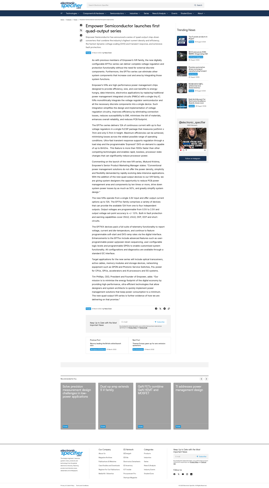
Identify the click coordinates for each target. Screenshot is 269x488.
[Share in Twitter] (81, 30)
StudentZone (149, 473)
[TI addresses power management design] (191, 406)
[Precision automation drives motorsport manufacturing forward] (182, 71)
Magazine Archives (105, 457)
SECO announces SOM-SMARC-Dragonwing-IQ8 (198, 53)
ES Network (128, 449)
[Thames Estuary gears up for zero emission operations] (149, 345)
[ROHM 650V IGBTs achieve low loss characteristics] (182, 88)
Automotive (193, 74)
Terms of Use (143, 327)
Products (68, 19)
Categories (148, 449)
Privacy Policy (133, 327)
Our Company (105, 449)
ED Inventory (128, 465)
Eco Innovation (138, 349)
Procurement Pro (129, 473)
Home (62, 19)
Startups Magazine (130, 477)
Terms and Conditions (82, 485)
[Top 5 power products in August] (182, 41)
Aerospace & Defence (98, 349)
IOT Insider (127, 469)
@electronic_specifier (192, 122)
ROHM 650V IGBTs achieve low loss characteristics (196, 86)
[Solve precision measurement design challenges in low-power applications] (78, 406)
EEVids (125, 457)
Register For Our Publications (109, 469)
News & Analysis (150, 465)
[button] (61, 13)
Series (146, 461)
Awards (191, 106)
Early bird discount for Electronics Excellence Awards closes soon (197, 101)
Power (75, 19)
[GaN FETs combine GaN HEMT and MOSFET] (153, 406)
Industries (147, 457)
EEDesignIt (127, 453)
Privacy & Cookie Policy (67, 485)
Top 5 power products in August (198, 38)
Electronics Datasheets (131, 461)
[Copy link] (81, 40)
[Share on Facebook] (81, 25)
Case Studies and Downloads (109, 465)
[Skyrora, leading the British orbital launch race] (107, 345)
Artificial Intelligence (196, 57)
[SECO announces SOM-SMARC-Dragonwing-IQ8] (182, 56)
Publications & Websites (107, 461)
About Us (102, 453)
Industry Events (149, 469)
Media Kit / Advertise (106, 473)
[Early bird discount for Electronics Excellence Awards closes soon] (182, 103)
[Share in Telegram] (81, 35)
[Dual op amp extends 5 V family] (115, 406)
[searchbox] (140, 5)
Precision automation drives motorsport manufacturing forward (197, 69)
